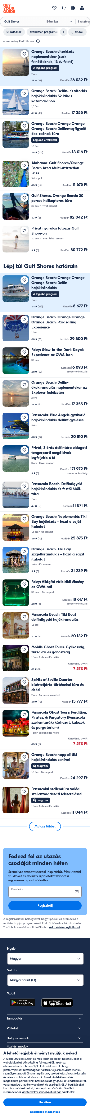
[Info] (38, 41)
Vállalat (12, 1028)
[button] (45, 66)
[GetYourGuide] (9, 8)
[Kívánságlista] (54, 8)
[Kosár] (63, 8)
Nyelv (11, 949)
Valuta (12, 970)
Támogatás (15, 1018)
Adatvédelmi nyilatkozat (64, 927)
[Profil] (82, 8)
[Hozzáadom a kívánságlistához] (24, 54)
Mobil (11, 993)
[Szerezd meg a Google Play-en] (22, 1003)
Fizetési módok (17, 1046)
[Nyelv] (72, 8)
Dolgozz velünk (18, 1038)
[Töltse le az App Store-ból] (57, 1003)
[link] (45, 66)
